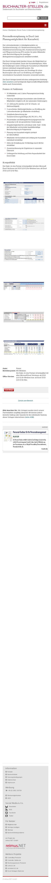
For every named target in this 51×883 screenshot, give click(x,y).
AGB (9, 798)
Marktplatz (12, 30)
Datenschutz (11, 780)
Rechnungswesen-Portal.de (16, 863)
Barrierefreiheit (12, 774)
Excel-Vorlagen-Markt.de (15, 871)
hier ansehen (8, 82)
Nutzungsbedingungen (14, 777)
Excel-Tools (21, 30)
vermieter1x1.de (12, 868)
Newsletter (12, 806)
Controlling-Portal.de (14, 857)
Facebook (12, 813)
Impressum (11, 782)
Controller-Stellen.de (14, 860)
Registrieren (43, 2)
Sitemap (10, 830)
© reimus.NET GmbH (10, 879)
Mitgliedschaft (11, 824)
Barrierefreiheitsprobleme (15, 832)
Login (33, 2)
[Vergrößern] (24, 205)
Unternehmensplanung (35, 30)
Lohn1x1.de (11, 865)
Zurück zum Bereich (25, 401)
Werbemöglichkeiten (14, 795)
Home (5, 30)
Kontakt (10, 772)
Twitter (11, 816)
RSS (10, 809)
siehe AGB (29, 417)
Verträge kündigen (13, 827)
